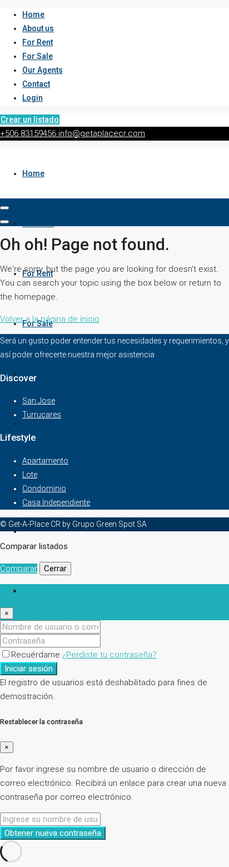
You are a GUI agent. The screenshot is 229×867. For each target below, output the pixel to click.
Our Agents (42, 70)
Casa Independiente (56, 502)
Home (33, 14)
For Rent (37, 42)
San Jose (38, 400)
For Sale (37, 56)
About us (38, 28)
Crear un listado (30, 119)
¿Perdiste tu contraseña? (109, 655)
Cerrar (55, 569)
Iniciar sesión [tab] (46, 591)
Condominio (44, 488)
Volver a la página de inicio (49, 319)
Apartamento (45, 460)
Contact (36, 83)
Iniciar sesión (28, 669)
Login (32, 97)
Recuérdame (36, 655)
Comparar (18, 569)
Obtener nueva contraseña (52, 833)
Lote (29, 474)
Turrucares (41, 414)
